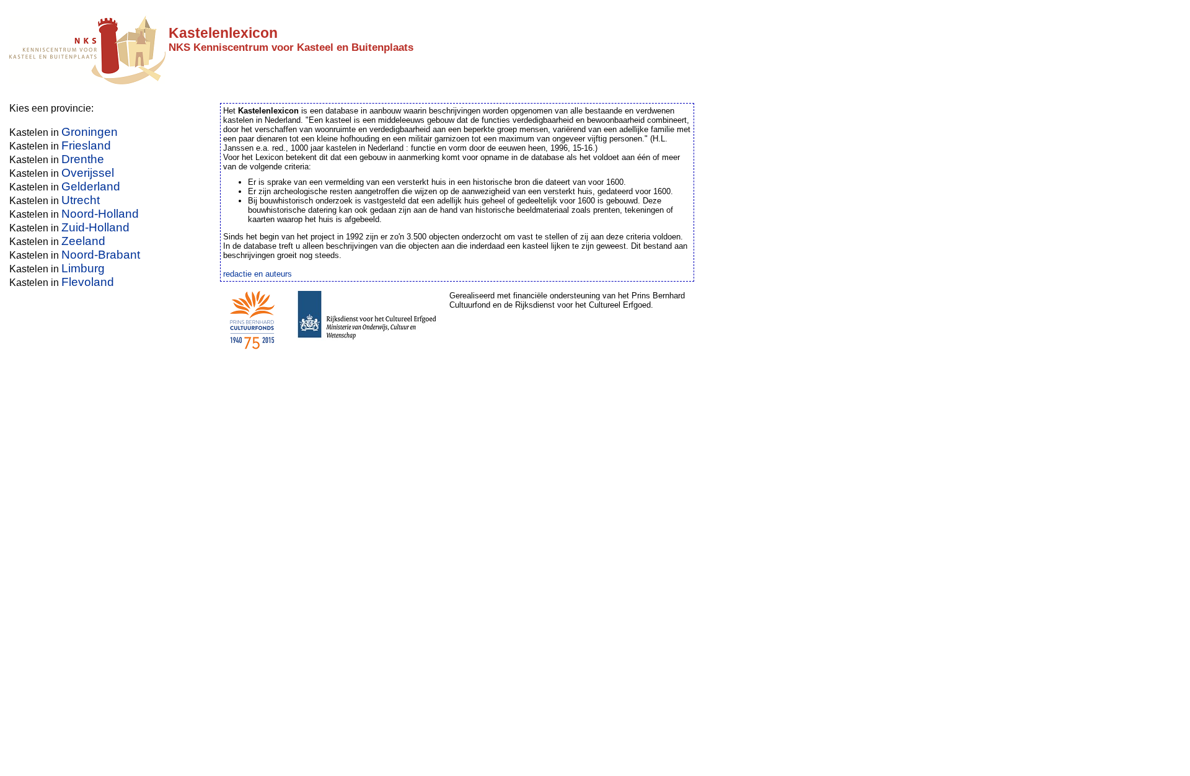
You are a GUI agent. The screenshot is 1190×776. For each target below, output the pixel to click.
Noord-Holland (100, 213)
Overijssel (87, 172)
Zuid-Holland (95, 227)
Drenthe (82, 159)
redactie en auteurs (257, 274)
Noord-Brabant (100, 254)
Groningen (89, 131)
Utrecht (80, 200)
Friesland (86, 145)
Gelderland (90, 186)
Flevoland (87, 281)
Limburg (83, 268)
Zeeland (83, 241)
